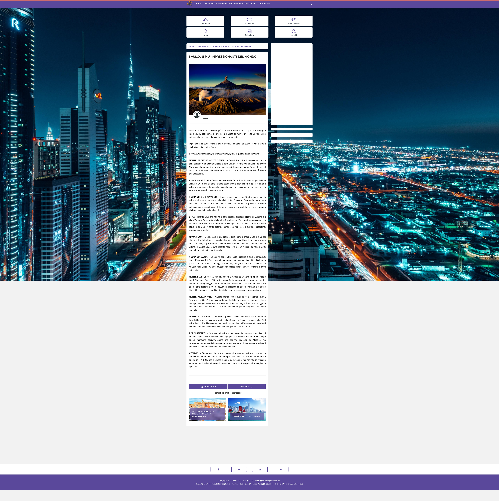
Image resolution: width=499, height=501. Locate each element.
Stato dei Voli (281, 484)
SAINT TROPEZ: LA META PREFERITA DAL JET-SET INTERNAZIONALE (203, 413)
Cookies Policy (256, 484)
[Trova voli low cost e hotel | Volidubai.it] (189, 3)
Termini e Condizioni (240, 484)
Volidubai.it (212, 484)
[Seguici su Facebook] (218, 469)
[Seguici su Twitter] (239, 469)
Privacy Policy (224, 484)
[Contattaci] (260, 469)
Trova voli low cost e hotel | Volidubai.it (247, 481)
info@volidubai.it (295, 484)
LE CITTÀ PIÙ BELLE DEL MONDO (246, 416)
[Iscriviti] (280, 469)
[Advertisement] (292, 84)
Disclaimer (268, 484)
